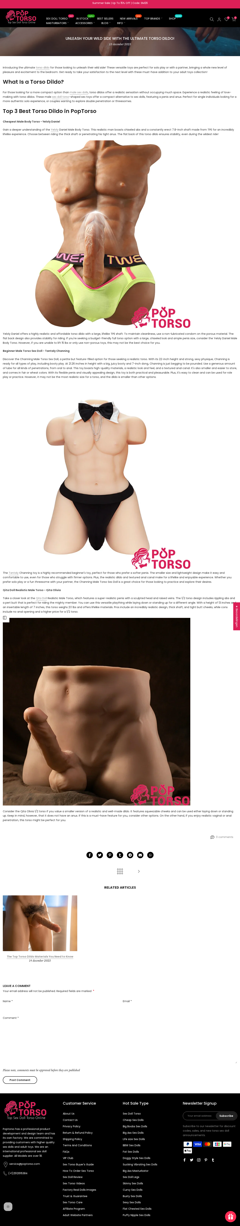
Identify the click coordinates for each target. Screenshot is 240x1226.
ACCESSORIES (84, 23)
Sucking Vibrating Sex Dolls (140, 1164)
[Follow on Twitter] (191, 1160)
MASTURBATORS (56, 23)
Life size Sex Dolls (134, 1139)
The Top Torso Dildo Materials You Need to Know (40, 956)
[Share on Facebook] (89, 855)
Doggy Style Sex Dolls (136, 1158)
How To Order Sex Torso (78, 1171)
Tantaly (14, 573)
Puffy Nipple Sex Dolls (136, 1215)
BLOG (104, 23)
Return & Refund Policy (78, 1133)
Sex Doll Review (72, 1177)
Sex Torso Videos (74, 1183)
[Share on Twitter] (100, 855)
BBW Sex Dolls (131, 1145)
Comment (11, 1018)
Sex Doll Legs (131, 1177)
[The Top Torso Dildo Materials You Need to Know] (138, 872)
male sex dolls (79, 92)
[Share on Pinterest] (110, 855)
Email (127, 1001)
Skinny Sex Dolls (133, 1183)
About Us (68, 1113)
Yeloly (54, 130)
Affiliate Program (74, 1209)
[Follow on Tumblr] (213, 1160)
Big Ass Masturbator (135, 1171)
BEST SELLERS (105, 18)
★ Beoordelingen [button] (237, 616)
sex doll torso (60, 97)
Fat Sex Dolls (131, 1152)
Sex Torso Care (72, 1202)
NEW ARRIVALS (130, 18)
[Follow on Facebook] (184, 1160)
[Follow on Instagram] (198, 1160)
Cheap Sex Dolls (133, 1120)
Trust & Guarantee (75, 1196)
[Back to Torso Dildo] (120, 872)
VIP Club (68, 1158)
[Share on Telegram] (130, 855)
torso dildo (43, 67)
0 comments (224, 837)
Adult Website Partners (78, 1215)
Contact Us (70, 1120)
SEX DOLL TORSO (59, 18)
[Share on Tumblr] (120, 855)
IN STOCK (85, 18)
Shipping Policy (72, 1139)
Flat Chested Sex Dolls (137, 1209)
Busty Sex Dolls (132, 1196)
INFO (120, 23)
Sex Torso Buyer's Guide (78, 1164)
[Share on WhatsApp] (150, 855)
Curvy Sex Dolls (132, 1190)
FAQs (66, 1152)
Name (8, 1001)
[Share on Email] (140, 855)
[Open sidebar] (4, 617)
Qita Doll (41, 598)
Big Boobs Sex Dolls (135, 1126)
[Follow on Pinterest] (206, 1160)
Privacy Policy (71, 1126)
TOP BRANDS (152, 18)
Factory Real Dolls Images (79, 1190)
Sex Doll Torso (132, 1113)
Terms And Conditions (77, 1145)
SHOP (175, 18)
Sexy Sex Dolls (132, 1202)
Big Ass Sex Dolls (133, 1133)
